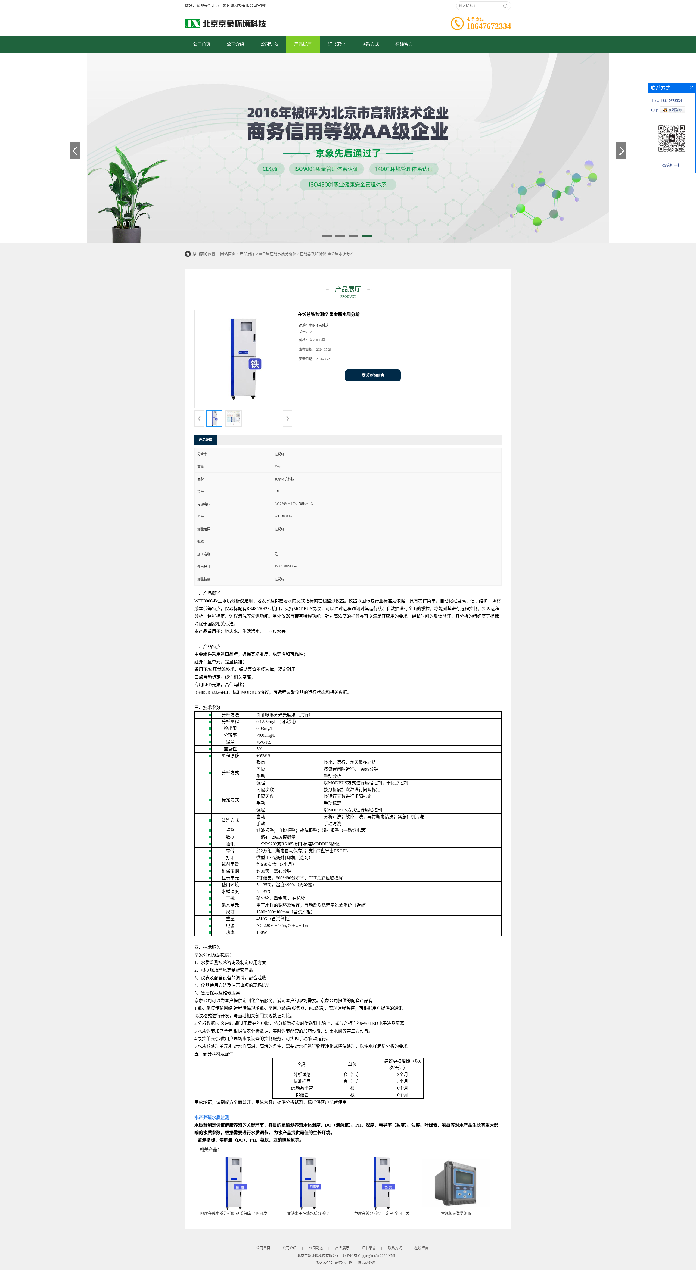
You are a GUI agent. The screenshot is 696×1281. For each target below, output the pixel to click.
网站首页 (227, 254)
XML (392, 1256)
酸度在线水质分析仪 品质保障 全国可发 (233, 1213)
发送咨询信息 (373, 375)
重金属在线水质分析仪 (277, 254)
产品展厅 (303, 44)
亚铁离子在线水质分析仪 (308, 1213)
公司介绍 (235, 44)
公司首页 (201, 44)
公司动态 (269, 44)
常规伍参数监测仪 (456, 1213)
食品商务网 (366, 1262)
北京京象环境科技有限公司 (318, 1256)
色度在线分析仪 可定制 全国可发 (382, 1213)
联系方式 (370, 44)
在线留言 (404, 44)
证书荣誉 (336, 44)
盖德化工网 (344, 1262)
